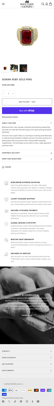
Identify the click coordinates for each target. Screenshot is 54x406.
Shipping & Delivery (11, 153)
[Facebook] (3, 401)
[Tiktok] (15, 401)
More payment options (10, 117)
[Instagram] (27, 401)
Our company (8, 370)
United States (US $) (12, 384)
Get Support (8, 364)
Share (8, 167)
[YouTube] (38, 401)
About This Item (9, 123)
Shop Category (9, 358)
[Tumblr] (32, 401)
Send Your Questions (11, 159)
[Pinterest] (21, 401)
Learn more (27, 315)
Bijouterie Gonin (11, 398)
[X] (9, 401)
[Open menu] (4, 4)
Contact (6, 351)
